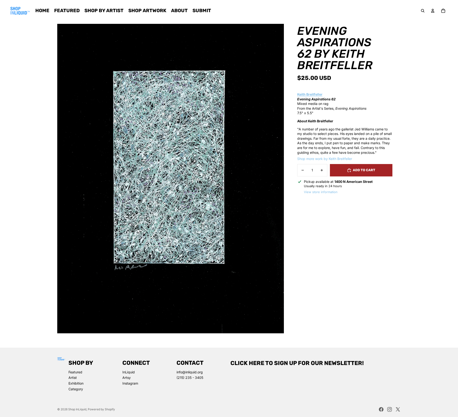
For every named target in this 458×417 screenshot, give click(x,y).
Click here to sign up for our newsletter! (297, 363)
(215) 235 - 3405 (190, 378)
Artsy (126, 378)
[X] (398, 409)
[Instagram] (389, 409)
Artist (72, 378)
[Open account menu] (432, 10)
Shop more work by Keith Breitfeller (324, 159)
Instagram (130, 383)
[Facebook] (381, 409)
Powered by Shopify (101, 409)
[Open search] (422, 10)
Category (75, 389)
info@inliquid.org (190, 372)
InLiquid (128, 372)
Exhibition (75, 383)
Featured (75, 372)
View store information (321, 192)
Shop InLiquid (77, 409)
